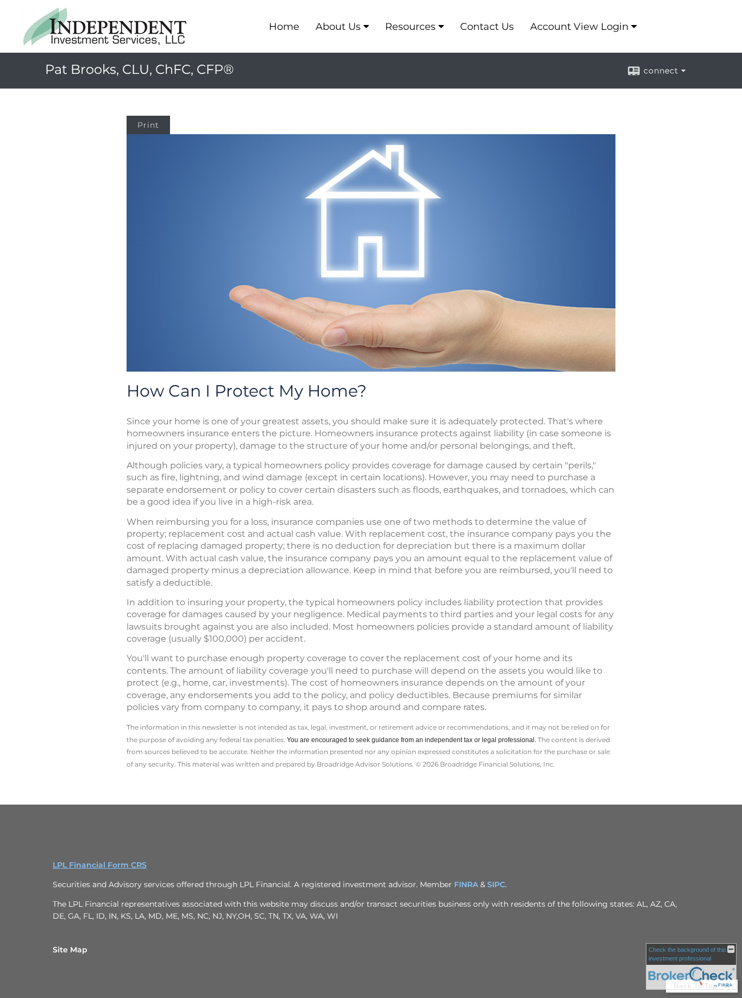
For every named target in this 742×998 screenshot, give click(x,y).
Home (284, 27)
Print (148, 125)
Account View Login (579, 27)
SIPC (496, 884)
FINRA (467, 884)
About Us (338, 27)
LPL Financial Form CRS (100, 865)
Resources (410, 27)
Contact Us (487, 27)
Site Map (70, 950)
